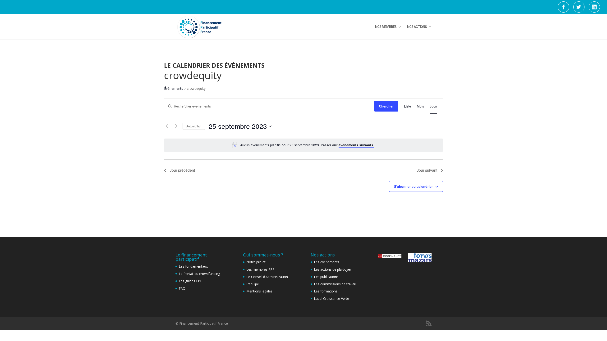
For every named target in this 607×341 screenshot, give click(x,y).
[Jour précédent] (167, 126)
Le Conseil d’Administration (267, 276)
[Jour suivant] (176, 126)
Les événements (326, 262)
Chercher (386, 106)
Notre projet (256, 262)
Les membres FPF (260, 269)
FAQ (182, 288)
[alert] (303, 145)
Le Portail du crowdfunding (199, 273)
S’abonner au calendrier (413, 186)
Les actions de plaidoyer (332, 269)
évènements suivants (356, 145)
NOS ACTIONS (417, 27)
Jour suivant (427, 170)
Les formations (325, 291)
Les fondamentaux (193, 266)
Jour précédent (182, 170)
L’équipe (252, 284)
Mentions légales (259, 291)
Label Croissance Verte (331, 298)
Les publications (326, 276)
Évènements (173, 88)
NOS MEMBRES (385, 27)
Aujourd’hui (193, 126)
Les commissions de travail (335, 284)
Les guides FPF (190, 281)
